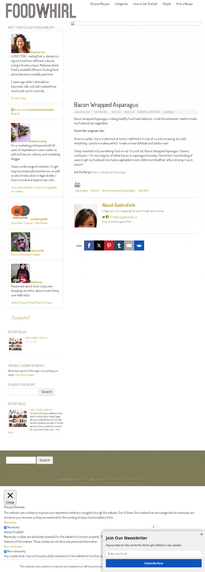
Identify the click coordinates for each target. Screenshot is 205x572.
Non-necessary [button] (13, 546)
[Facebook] (89, 245)
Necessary (13, 527)
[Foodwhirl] (41, 12)
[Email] (129, 245)
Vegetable (168, 112)
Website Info (133, 479)
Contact (85, 479)
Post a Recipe (184, 4)
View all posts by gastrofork (118, 221)
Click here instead (24, 374)
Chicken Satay (18, 98)
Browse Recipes (100, 4)
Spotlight (129, 112)
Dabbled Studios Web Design (113, 479)
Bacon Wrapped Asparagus (109, 172)
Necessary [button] (10, 522)
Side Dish (116, 112)
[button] (154, 538)
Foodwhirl (21, 317)
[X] (99, 245)
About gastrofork (118, 205)
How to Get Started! (145, 4)
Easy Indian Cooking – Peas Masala (29, 223)
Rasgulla (15, 113)
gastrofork (100, 112)
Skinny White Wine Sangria (25, 254)
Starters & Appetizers (149, 112)
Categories (121, 4)
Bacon (95, 190)
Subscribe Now (154, 563)
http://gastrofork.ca (125, 217)
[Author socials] (103, 217)
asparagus (81, 190)
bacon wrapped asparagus (118, 190)
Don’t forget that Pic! (36, 338)
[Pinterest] (109, 245)
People (167, 4)
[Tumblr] (119, 245)
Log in (143, 479)
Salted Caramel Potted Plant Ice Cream (31, 302)
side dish (143, 190)
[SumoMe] (139, 245)
